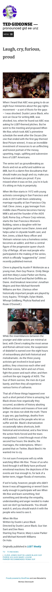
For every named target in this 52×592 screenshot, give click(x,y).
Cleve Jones (10, 555)
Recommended (17, 559)
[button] (6, 34)
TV (4, 552)
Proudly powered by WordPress (17, 578)
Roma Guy (30, 559)
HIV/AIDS (14, 557)
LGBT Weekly (34, 546)
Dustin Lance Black (27, 555)
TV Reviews (13, 552)
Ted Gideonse (17, 24)
